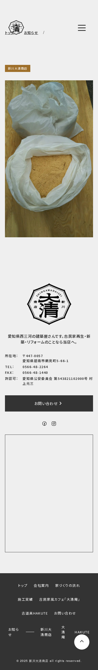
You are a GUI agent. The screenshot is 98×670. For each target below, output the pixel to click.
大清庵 (63, 632)
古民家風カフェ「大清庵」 (59, 599)
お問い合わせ (49, 403)
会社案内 (41, 585)
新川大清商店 (17, 68)
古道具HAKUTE (35, 613)
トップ (22, 585)
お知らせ (13, 632)
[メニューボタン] (82, 28)
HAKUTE (82, 631)
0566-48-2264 (35, 366)
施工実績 (25, 599)
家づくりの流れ (67, 585)
